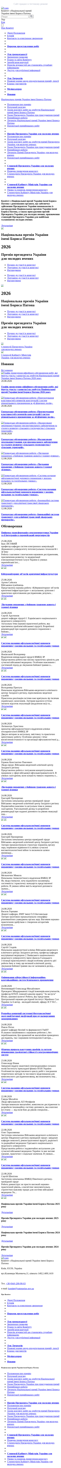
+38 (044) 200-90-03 (16, 1283)
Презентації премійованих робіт (23, 126)
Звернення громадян (17, 57)
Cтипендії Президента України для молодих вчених (16, 348)
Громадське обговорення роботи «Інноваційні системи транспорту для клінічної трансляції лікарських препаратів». (30, 517)
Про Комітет (7, 28)
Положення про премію (19, 104)
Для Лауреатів (15, 78)
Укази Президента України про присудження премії (33, 115)
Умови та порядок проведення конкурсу (27, 190)
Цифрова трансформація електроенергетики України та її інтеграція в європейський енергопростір (29, 534)
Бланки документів (17, 83)
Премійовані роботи (17, 118)
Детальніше (7, 225)
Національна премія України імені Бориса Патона (26, 99)
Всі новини (7, 370)
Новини (11, 94)
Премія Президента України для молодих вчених (33, 134)
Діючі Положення (16, 33)
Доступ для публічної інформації (23, 70)
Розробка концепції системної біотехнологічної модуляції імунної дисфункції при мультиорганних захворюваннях (28, 1016)
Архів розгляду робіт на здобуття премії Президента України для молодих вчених (33, 143)
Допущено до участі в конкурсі (22, 267)
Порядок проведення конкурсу (22, 171)
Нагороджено (14, 270)
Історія (10, 35)
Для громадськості (17, 54)
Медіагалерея (14, 89)
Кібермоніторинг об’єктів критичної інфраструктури (29, 574)
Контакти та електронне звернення (24, 38)
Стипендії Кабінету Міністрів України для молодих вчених (16, 356)
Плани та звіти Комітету (19, 59)
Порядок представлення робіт (23, 46)
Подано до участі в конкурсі (21, 265)
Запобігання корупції (17, 62)
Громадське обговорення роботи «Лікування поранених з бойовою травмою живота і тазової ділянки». (26, 467)
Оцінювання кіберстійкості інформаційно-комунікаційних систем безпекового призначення (27, 978)
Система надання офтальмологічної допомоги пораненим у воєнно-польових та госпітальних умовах (30, 644)
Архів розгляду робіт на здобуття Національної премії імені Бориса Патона (30, 111)
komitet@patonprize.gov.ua (21, 1288)
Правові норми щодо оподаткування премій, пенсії (33, 81)
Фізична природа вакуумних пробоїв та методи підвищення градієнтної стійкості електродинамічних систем (29, 1052)
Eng (3, 22)
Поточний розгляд (16, 107)
